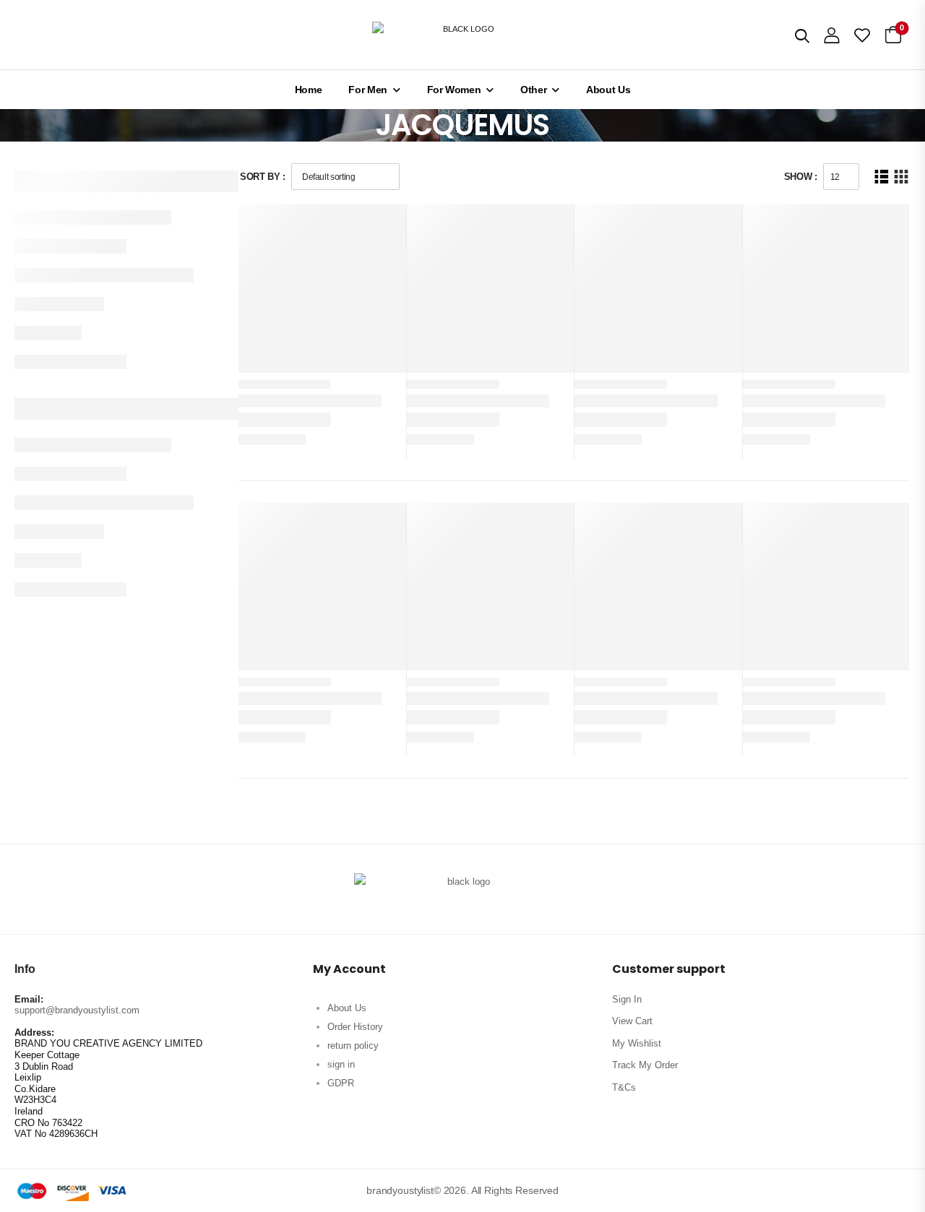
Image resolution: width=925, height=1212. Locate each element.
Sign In (627, 999)
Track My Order (645, 1065)
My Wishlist (636, 1043)
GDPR (340, 1083)
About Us (608, 89)
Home (308, 89)
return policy (353, 1045)
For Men (367, 89)
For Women (454, 89)
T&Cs (624, 1087)
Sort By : (262, 176)
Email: (28, 999)
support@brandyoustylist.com (76, 1010)
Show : (800, 176)
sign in (341, 1064)
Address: (34, 1032)
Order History (355, 1026)
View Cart (632, 1021)
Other (533, 89)
